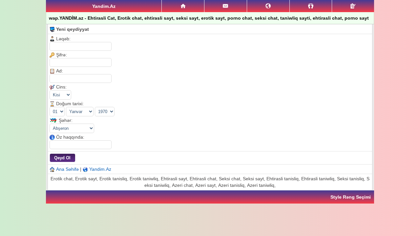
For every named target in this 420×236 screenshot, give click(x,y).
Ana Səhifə (67, 169)
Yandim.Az (100, 169)
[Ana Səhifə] (183, 6)
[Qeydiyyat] (353, 6)
